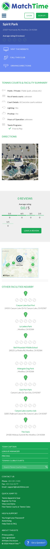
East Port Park (26, 389)
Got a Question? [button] (38, 543)
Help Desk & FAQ (9, 523)
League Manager (11, 451)
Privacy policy (8, 535)
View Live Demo (8, 504)
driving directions (20, 65)
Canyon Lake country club (25, 410)
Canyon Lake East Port (25, 305)
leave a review (31, 230)
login (29, 15)
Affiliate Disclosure (10, 540)
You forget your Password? (13, 518)
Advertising (7, 521)
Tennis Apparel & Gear (11, 498)
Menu (4, 15)
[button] (35, 542)
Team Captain (9, 446)
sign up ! (42, 15)
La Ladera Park (25, 326)
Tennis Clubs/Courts (13, 460)
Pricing (6, 456)
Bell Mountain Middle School (25, 347)
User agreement (8, 537)
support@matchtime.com (18, 487)
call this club (17, 57)
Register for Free (9, 501)
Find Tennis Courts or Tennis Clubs (16, 507)
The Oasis (25, 432)
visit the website (19, 49)
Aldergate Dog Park (25, 368)
